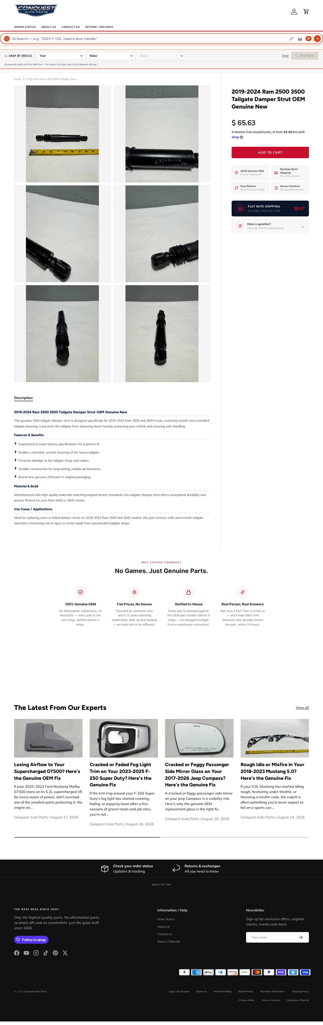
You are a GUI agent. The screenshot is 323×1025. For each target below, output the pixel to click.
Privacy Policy (247, 1000)
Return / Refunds (99, 27)
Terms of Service (271, 1000)
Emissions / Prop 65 (298, 1000)
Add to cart (270, 152)
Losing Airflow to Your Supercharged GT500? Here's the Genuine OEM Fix (47, 771)
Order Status (25, 27)
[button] (306, 11)
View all (302, 707)
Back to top (161, 884)
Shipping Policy (300, 991)
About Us (48, 27)
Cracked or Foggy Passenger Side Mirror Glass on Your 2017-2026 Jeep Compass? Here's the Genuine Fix (197, 774)
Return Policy (245, 991)
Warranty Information (272, 991)
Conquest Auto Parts (35, 991)
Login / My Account (179, 991)
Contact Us (71, 27)
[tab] (23, 398)
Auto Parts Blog (222, 991)
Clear (285, 55)
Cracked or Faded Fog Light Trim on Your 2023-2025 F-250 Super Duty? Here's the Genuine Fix (120, 774)
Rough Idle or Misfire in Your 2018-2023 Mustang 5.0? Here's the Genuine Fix (272, 771)
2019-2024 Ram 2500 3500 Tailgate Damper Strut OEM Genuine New (52, 79)
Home (18, 79)
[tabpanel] (112, 467)
